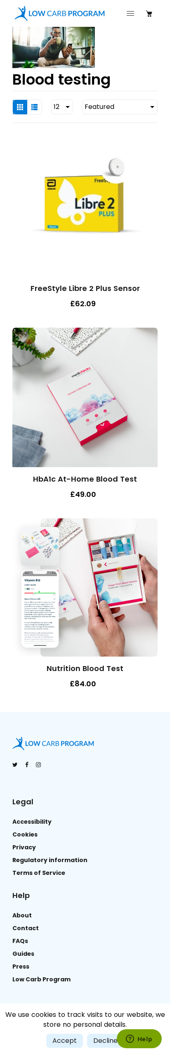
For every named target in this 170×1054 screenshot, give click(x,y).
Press (20, 966)
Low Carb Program (41, 979)
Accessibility (32, 822)
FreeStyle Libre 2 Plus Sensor (85, 288)
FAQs (20, 941)
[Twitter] (15, 765)
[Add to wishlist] (149, 213)
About (22, 915)
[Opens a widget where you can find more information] (139, 1039)
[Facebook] (27, 765)
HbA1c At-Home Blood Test (85, 479)
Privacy (24, 847)
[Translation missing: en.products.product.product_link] (149, 375)
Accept (64, 1040)
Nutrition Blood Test (85, 668)
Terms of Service (38, 873)
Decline (105, 1040)
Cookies (25, 834)
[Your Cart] (149, 13)
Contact (25, 928)
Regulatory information (49, 860)
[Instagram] (39, 765)
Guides (23, 954)
